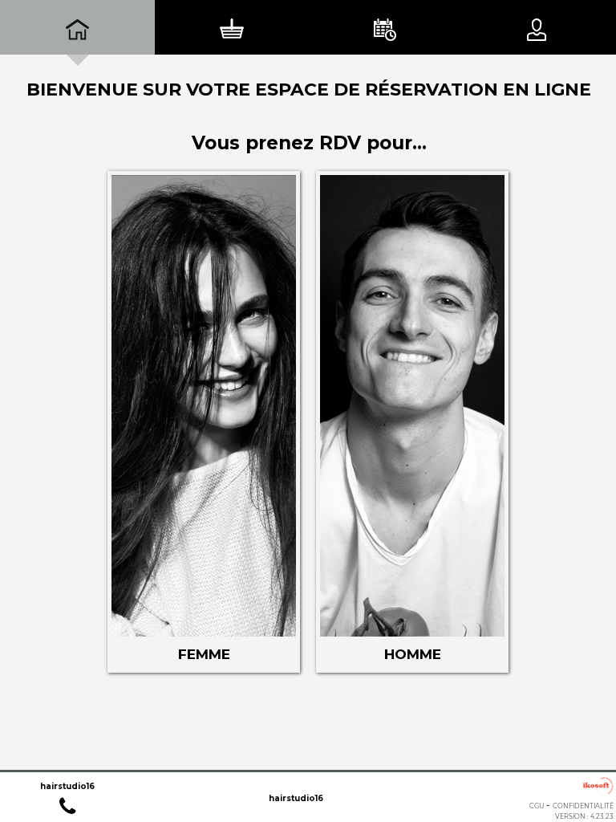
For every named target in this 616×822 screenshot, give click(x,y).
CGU (536, 806)
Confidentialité (583, 806)
